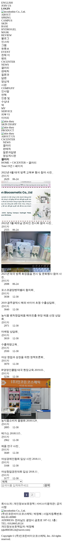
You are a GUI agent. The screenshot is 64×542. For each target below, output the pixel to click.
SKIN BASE (4, 25)
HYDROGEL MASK (8, 31)
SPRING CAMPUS (6, 19)
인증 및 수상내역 (5, 101)
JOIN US (6, 5)
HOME (5, 162)
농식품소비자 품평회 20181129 (19, 420)
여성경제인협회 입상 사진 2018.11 (21, 458)
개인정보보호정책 (24, 503)
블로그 (5, 38)
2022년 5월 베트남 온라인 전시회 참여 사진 (26, 223)
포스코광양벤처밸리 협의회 (17, 290)
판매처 (5, 71)
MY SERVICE (6, 110)
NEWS (5, 64)
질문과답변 (9, 152)
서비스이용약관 (45, 503)
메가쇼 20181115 (11, 433)
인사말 (5, 91)
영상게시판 (9, 155)
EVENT (5, 52)
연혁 (4, 94)
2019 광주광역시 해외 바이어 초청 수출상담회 (28, 302)
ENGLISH (7, 2)
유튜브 (5, 48)
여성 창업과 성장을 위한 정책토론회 (22, 357)
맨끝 (37, 494)
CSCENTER (8, 61)
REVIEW (6, 35)
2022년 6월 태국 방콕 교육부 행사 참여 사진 (27, 172)
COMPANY (8, 88)
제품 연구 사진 (10, 446)
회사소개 (6, 503)
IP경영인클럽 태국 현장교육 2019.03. (22, 370)
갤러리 (5, 67)
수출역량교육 (9, 344)
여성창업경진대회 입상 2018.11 (19, 471)
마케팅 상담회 (9, 331)
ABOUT (6, 14)
